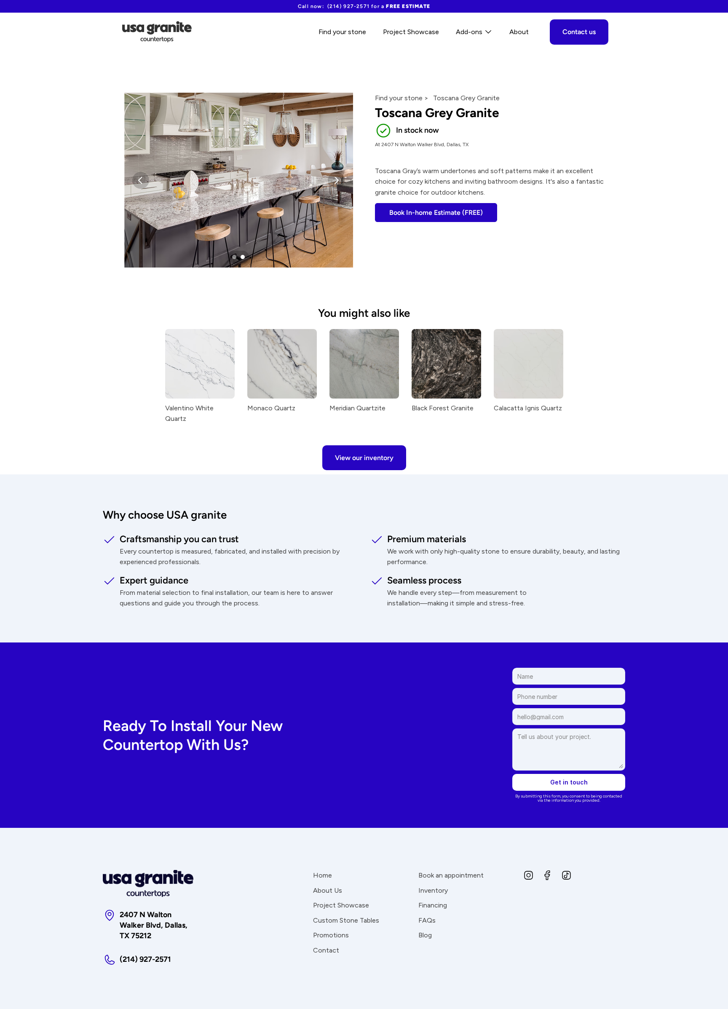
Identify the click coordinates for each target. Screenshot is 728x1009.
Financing (432, 905)
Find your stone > (401, 98)
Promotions (331, 935)
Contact (326, 950)
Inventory (433, 890)
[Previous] (140, 180)
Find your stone (342, 32)
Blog (425, 935)
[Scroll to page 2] (243, 257)
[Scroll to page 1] (233, 257)
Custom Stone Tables (346, 920)
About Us (327, 890)
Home (322, 875)
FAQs (427, 920)
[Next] (336, 180)
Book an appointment (451, 875)
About (519, 32)
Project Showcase (411, 32)
